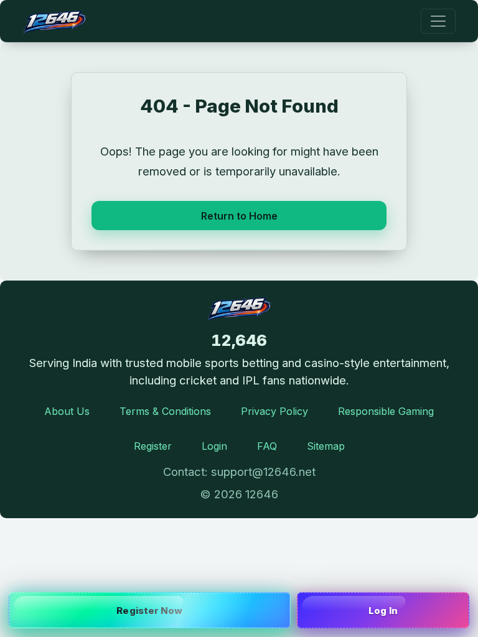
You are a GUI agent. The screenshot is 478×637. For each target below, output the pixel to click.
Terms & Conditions (165, 411)
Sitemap (326, 446)
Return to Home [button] (239, 216)
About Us (67, 411)
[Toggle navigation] (438, 21)
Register (153, 446)
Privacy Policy (274, 411)
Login (214, 446)
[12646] (54, 21)
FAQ (267, 446)
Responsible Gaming (386, 411)
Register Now (149, 610)
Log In (383, 610)
